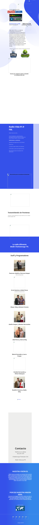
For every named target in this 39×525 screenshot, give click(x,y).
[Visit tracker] (20, 510)
